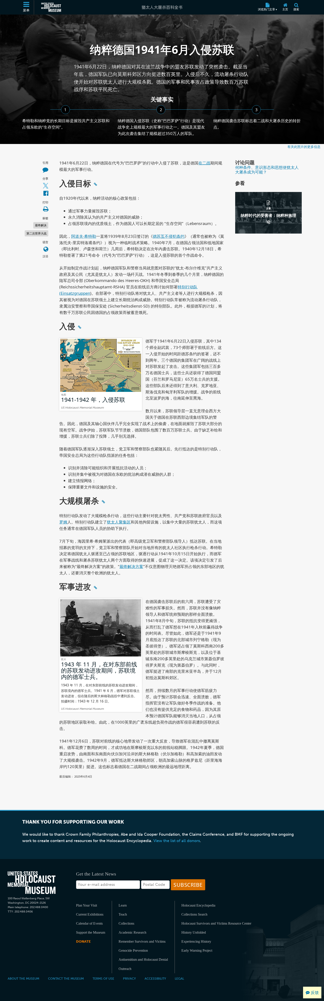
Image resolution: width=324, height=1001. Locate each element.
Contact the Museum (66, 979)
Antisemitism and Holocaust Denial (143, 959)
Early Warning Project (196, 950)
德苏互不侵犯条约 (168, 236)
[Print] (45, 209)
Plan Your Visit (86, 905)
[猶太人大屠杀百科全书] (162, 7)
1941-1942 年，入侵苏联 (93, 400)
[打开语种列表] (45, 249)
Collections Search (194, 914)
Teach (123, 914)
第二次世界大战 (36, 233)
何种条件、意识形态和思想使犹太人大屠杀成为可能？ (267, 169)
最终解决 (41, 225)
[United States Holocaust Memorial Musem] (32, 882)
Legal (179, 979)
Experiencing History (196, 941)
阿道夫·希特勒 (83, 236)
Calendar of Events (89, 923)
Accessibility (155, 979)
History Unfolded (193, 932)
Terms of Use (103, 979)
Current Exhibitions (89, 914)
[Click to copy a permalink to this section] (95, 184)
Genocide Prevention (133, 950)
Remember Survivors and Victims (142, 941)
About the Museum (23, 979)
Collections (126, 923)
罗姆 (63, 522)
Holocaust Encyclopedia (198, 905)
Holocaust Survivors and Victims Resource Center (216, 923)
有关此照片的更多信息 (303, 146)
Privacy (129, 979)
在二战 (204, 163)
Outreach (125, 969)
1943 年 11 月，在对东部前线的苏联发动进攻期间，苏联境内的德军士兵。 (99, 670)
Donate (83, 941)
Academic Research (132, 932)
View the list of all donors (176, 840)
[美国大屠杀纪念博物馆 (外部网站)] (51, 7)
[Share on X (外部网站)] (45, 186)
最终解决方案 (131, 566)
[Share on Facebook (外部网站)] (45, 193)
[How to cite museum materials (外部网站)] (45, 170)
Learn (123, 905)
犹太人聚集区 (119, 522)
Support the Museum (90, 932)
